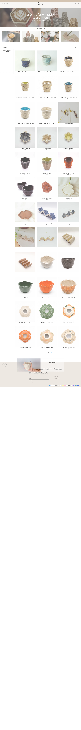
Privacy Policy (58, 368)
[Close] (62, 359)
